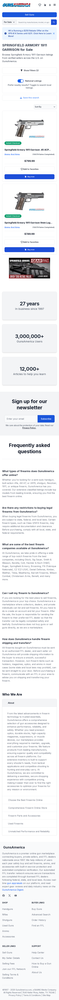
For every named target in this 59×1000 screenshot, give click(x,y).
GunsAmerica (14, 847)
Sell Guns (29, 14)
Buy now (31, 177)
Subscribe (46, 418)
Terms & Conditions (32, 995)
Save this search (31, 97)
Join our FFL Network (14, 969)
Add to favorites (34, 170)
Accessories (8, 936)
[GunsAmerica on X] (9, 895)
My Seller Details (11, 958)
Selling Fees (8, 963)
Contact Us (37, 958)
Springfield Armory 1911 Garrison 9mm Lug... (28, 222)
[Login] (49, 4)
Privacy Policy (29, 428)
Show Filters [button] (31, 70)
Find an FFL (38, 925)
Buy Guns (37, 909)
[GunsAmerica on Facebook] (3, 895)
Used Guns (8, 925)
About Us (37, 972)
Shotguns (7, 920)
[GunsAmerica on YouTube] (15, 895)
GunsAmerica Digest (12, 889)
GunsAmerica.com (24, 990)
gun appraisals (14, 883)
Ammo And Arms (12, 154)
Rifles (5, 914)
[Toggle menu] (54, 5)
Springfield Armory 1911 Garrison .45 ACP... (28, 149)
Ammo (5, 931)
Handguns (7, 909)
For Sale (8, 22)
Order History (39, 920)
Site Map (46, 995)
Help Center (38, 952)
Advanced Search (41, 914)
